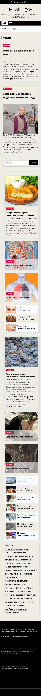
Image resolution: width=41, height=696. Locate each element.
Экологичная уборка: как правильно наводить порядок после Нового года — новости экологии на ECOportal (26, 507)
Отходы (29, 588)
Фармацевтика (11, 602)
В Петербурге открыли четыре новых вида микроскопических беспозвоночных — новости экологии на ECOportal (25, 525)
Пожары (19, 591)
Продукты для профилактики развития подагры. (26, 327)
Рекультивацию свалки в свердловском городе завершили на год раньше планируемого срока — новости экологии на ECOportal (21, 375)
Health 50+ (20, 9)
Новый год (9, 584)
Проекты (8, 595)
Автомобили (10, 549)
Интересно (27, 567)
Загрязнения (26, 563)
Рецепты (10, 209)
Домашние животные (22, 560)
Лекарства (9, 574)
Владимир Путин (26, 556)
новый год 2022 (11, 609)
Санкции (8, 598)
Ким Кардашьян (11, 570)
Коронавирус (30, 570)
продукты (22, 609)
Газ (35, 556)
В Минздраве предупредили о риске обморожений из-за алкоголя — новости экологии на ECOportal (25, 534)
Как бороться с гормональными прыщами (23, 309)
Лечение (17, 574)
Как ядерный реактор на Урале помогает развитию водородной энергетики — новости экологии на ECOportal (26, 498)
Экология (10, 370)
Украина (28, 598)
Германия (8, 560)
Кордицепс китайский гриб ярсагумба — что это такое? (25, 318)
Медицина (7, 89)
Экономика (29, 602)
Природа (27, 591)
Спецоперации (19, 598)
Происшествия (19, 595)
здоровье (9, 605)
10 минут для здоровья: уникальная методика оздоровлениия (19, 266)
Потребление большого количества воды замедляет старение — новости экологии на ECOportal (26, 516)
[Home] (4, 23)
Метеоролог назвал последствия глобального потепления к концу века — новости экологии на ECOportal (25, 480)
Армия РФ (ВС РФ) (22, 549)
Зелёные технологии (13, 567)
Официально (10, 591)
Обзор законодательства (15, 588)
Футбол (21, 602)
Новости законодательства (16, 581)
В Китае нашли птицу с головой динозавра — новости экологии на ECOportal (18, 469)
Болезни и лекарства (13, 553)
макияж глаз (18, 605)
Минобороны (27, 574)
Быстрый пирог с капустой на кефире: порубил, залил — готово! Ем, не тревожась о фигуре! (20, 214)
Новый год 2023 (20, 584)
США (34, 595)
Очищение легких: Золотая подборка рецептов (20, 298)
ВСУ (24, 553)
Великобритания (11, 556)
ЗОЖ (18, 563)
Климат (21, 570)
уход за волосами (12, 612)
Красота (6, 45)
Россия (29, 595)
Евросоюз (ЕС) (10, 563)
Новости (13, 577)
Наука (7, 577)
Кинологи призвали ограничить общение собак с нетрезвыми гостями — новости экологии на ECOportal (25, 489)
